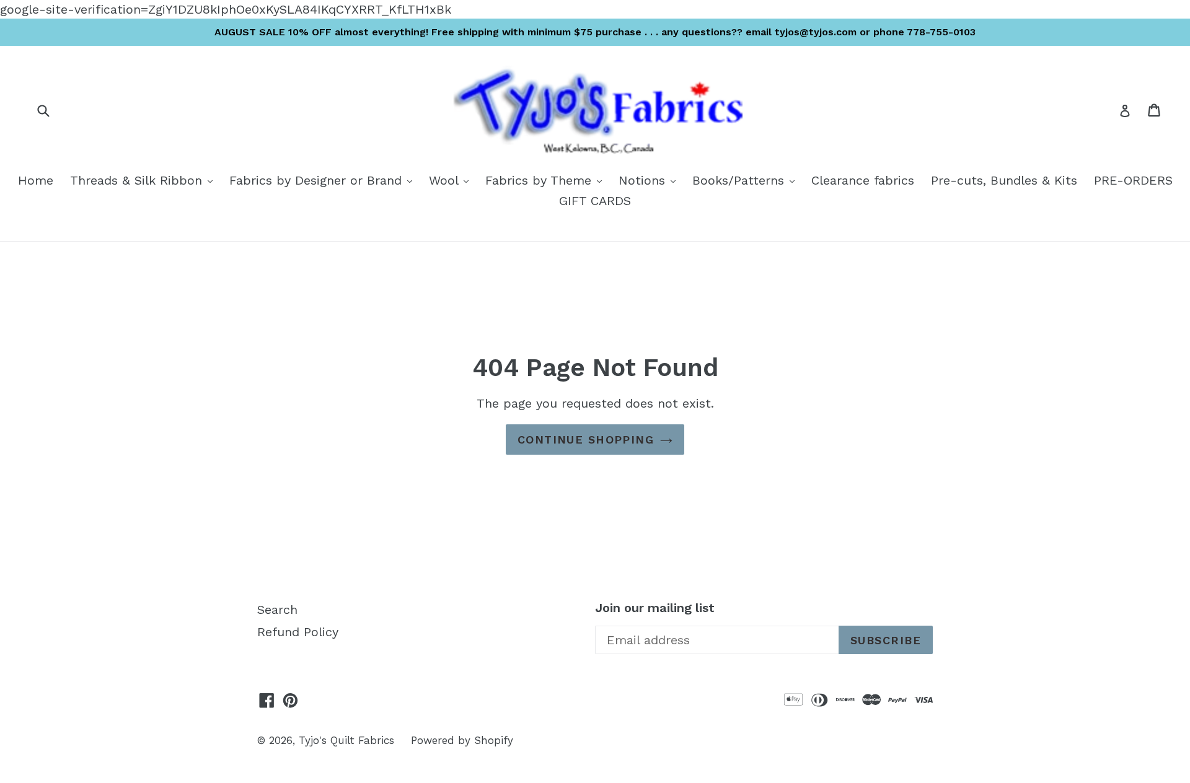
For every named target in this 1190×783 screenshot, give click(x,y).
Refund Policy (297, 631)
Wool (452, 180)
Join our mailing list (655, 607)
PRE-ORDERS (1133, 180)
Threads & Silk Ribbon (144, 180)
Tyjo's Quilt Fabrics (346, 740)
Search (277, 609)
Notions (650, 180)
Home (35, 180)
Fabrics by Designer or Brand (323, 180)
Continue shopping (586, 439)
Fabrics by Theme (546, 180)
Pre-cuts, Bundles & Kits (1004, 180)
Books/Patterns (746, 180)
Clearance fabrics (862, 180)
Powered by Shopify (462, 740)
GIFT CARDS (595, 200)
